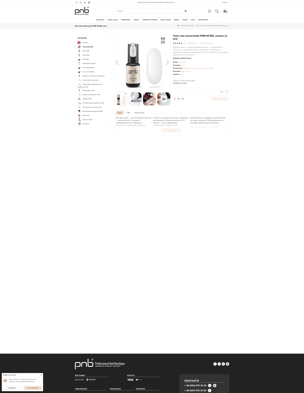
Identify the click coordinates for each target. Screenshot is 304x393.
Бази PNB (86, 51)
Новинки (125, 20)
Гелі (193, 20)
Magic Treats (185, 71)
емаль (182, 65)
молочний (182, 62)
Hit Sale (85, 42)
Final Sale (113, 20)
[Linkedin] (183, 98)
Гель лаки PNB (187, 26)
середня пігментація (190, 68)
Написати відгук (207, 43)
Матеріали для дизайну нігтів (93, 103)
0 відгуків (191, 43)
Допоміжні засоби (89, 63)
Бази (176, 20)
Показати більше (170, 130)
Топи (185, 20)
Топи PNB (86, 55)
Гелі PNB (86, 59)
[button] (167, 62)
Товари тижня (149, 20)
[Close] (41, 375)
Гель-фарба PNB (88, 67)
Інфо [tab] (128, 113)
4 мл (181, 74)
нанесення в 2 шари (206, 68)
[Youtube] (85, 2)
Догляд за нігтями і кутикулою (93, 76)
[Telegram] (89, 2)
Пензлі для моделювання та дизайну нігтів (90, 85)
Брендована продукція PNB (93, 111)
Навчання (86, 115)
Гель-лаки (165, 20)
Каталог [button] (100, 20)
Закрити (12, 388)
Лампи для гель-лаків (90, 80)
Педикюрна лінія (89, 90)
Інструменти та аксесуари (92, 107)
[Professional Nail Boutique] (82, 11)
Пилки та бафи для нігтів (91, 94)
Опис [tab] (120, 113)
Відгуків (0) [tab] (139, 113)
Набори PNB (87, 99)
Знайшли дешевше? (220, 99)
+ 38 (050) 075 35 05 (195, 385)
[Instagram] (80, 2)
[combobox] (149, 11)
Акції (136, 20)
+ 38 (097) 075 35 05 (195, 390)
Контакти (203, 20)
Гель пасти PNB (88, 72)
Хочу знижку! (32, 388)
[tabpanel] (171, 124)
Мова (225, 2)
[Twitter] (178, 98)
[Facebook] (76, 2)
